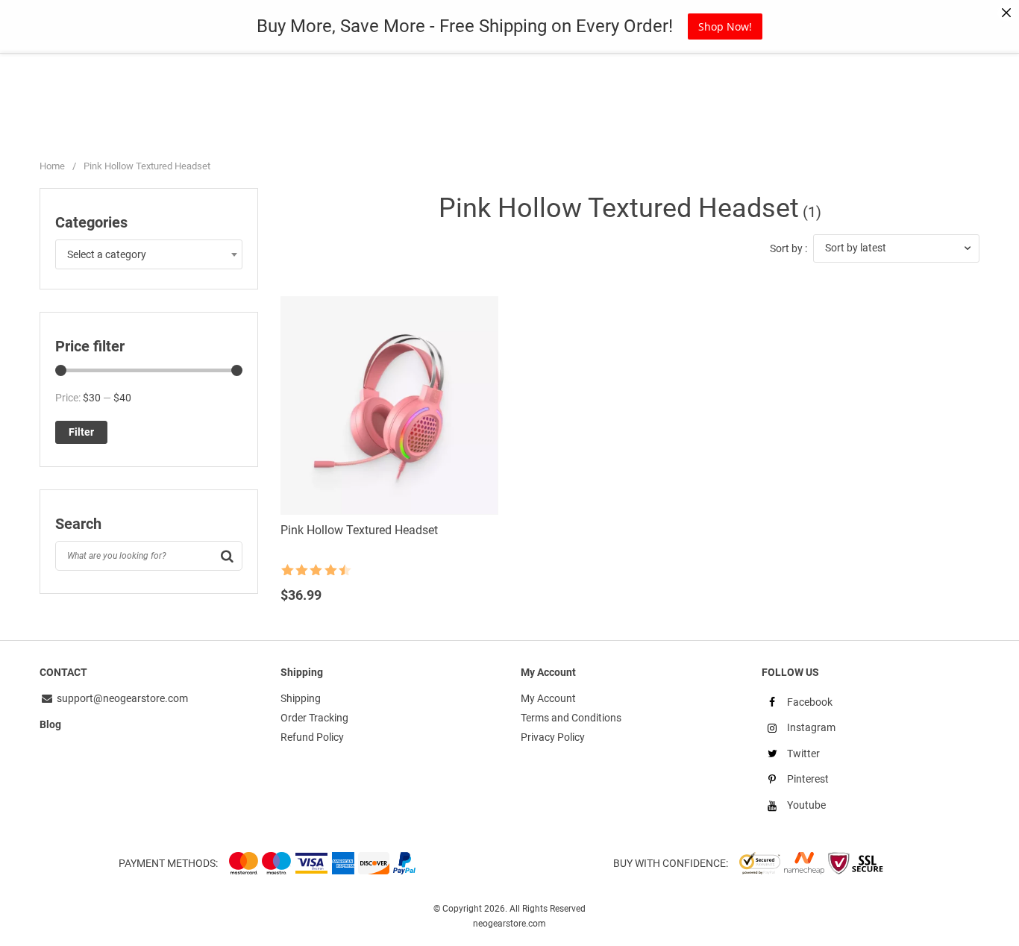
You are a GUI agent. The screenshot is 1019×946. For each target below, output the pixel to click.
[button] (896, 248)
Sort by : (788, 248)
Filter (81, 432)
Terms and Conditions (571, 718)
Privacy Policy (553, 737)
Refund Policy (312, 737)
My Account (548, 698)
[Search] (227, 556)
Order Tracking (314, 718)
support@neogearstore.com (121, 698)
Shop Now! (725, 26)
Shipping (300, 698)
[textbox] (149, 254)
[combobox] (148, 254)
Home (52, 166)
